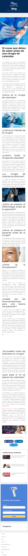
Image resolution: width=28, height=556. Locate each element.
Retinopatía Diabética (6, 544)
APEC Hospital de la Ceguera (11, 408)
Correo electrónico (8, 510)
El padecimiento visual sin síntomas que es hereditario (18, 465)
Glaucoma (3, 541)
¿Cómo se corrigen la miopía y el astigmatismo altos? (18, 456)
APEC (2, 552)
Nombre (5, 505)
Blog (14, 8)
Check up (3, 536)
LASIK (2, 539)
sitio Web (12, 418)
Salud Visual (3, 546)
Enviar (14, 516)
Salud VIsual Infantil (5, 549)
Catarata (3, 534)
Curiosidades (4, 554)
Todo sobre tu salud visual (14, 10)
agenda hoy (13, 415)
